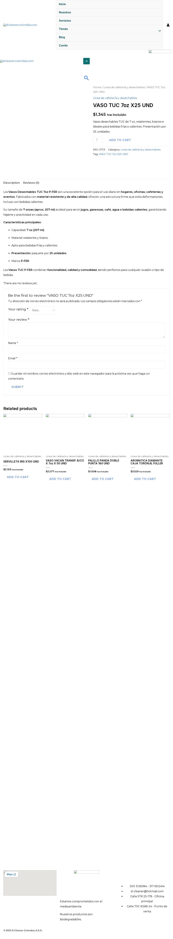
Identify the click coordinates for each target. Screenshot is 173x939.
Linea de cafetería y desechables (124, 87)
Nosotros (65, 12)
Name (13, 343)
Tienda (63, 29)
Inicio (62, 4)
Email (12, 358)
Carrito (63, 45)
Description (11, 182)
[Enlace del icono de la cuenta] (168, 25)
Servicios (65, 20)
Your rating (18, 309)
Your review (18, 319)
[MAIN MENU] (86, 61)
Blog (62, 37)
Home (97, 87)
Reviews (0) (31, 182)
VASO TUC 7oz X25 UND (113, 154)
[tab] (11, 183)
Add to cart (120, 140)
